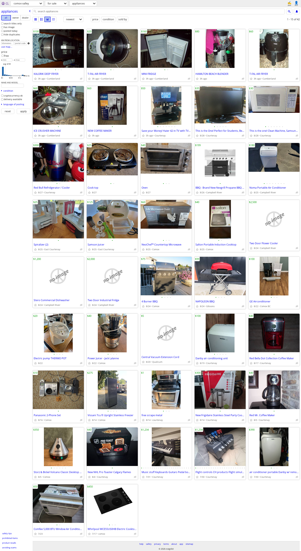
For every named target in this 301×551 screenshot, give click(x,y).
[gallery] (47, 19)
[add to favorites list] (35, 79)
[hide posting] (81, 79)
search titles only (13, 23)
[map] (53, 19)
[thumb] (42, 19)
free (6, 56)
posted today (10, 30)
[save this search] (297, 11)
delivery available (13, 99)
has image (9, 27)
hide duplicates (12, 34)
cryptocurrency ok (13, 95)
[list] (36, 19)
